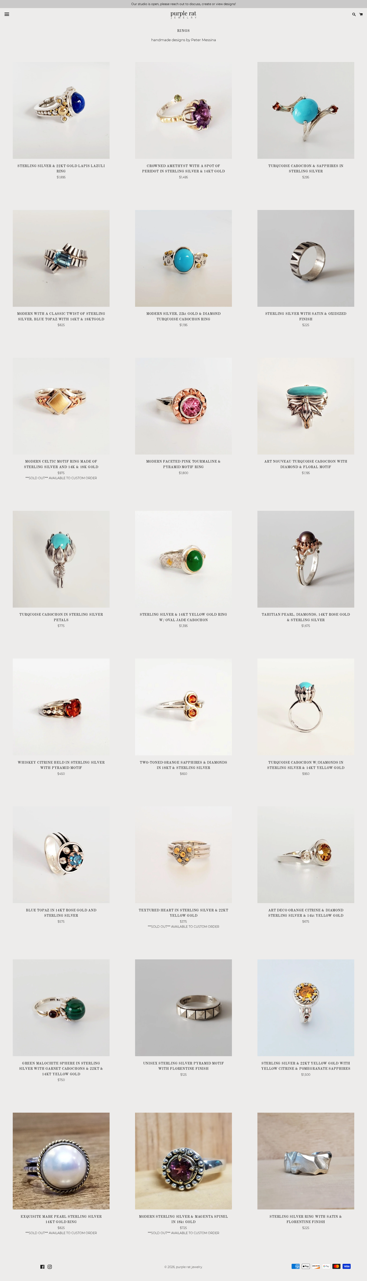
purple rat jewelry (189, 1267)
